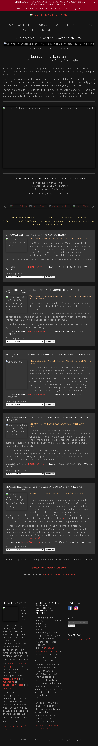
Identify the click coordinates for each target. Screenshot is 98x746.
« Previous (35, 48)
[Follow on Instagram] (76, 609)
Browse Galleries (18, 25)
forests (19, 685)
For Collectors (50, 25)
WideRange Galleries (78, 740)
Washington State (70, 38)
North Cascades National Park (59, 574)
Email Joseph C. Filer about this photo (49, 568)
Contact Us (35, 538)
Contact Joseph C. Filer (81, 639)
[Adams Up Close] (59, 206)
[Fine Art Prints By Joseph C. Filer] (49, 15)
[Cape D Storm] (38, 206)
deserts (7, 688)
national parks (10, 679)
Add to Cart (50, 277)
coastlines (8, 685)
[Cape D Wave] (81, 206)
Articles (29, 30)
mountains (8, 682)
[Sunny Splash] (18, 206)
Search (70, 30)
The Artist (74, 25)
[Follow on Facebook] (71, 609)
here (64, 518)
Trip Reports (50, 30)
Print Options (38, 267)
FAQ (90, 25)
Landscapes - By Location (35, 38)
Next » (64, 48)
